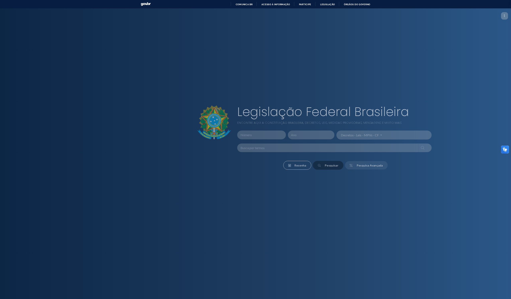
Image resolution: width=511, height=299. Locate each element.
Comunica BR (244, 4)
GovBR (146, 4)
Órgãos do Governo (357, 4)
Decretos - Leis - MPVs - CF (300, 135)
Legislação (327, 4)
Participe (305, 4)
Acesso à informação (275, 4)
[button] (238, 165)
